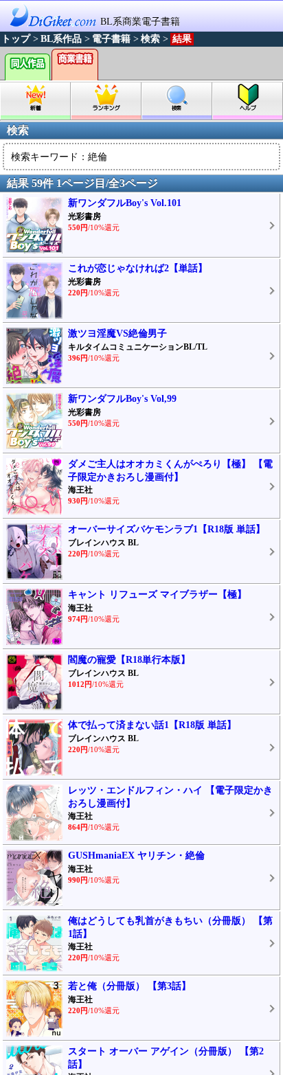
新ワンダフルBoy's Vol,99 (122, 399)
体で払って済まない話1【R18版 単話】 (152, 725)
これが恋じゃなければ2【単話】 (137, 268)
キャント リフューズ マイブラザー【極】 (157, 594)
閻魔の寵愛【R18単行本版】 (129, 660)
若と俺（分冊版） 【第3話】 (129, 986)
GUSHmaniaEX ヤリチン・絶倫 (136, 855)
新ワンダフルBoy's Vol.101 (124, 203)
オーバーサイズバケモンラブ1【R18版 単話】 (166, 529)
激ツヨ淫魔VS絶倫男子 (117, 333)
